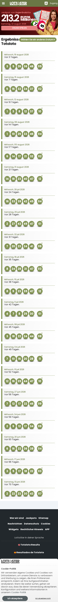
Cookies (45, 523)
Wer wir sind (17, 518)
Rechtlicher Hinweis (32, 529)
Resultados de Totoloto (30, 552)
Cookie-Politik (18, 592)
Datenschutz (31, 523)
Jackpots (31, 518)
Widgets (14, 529)
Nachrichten (15, 523)
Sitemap (43, 518)
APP (47, 529)
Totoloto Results (30, 544)
